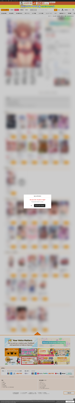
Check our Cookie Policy (60, 401)
